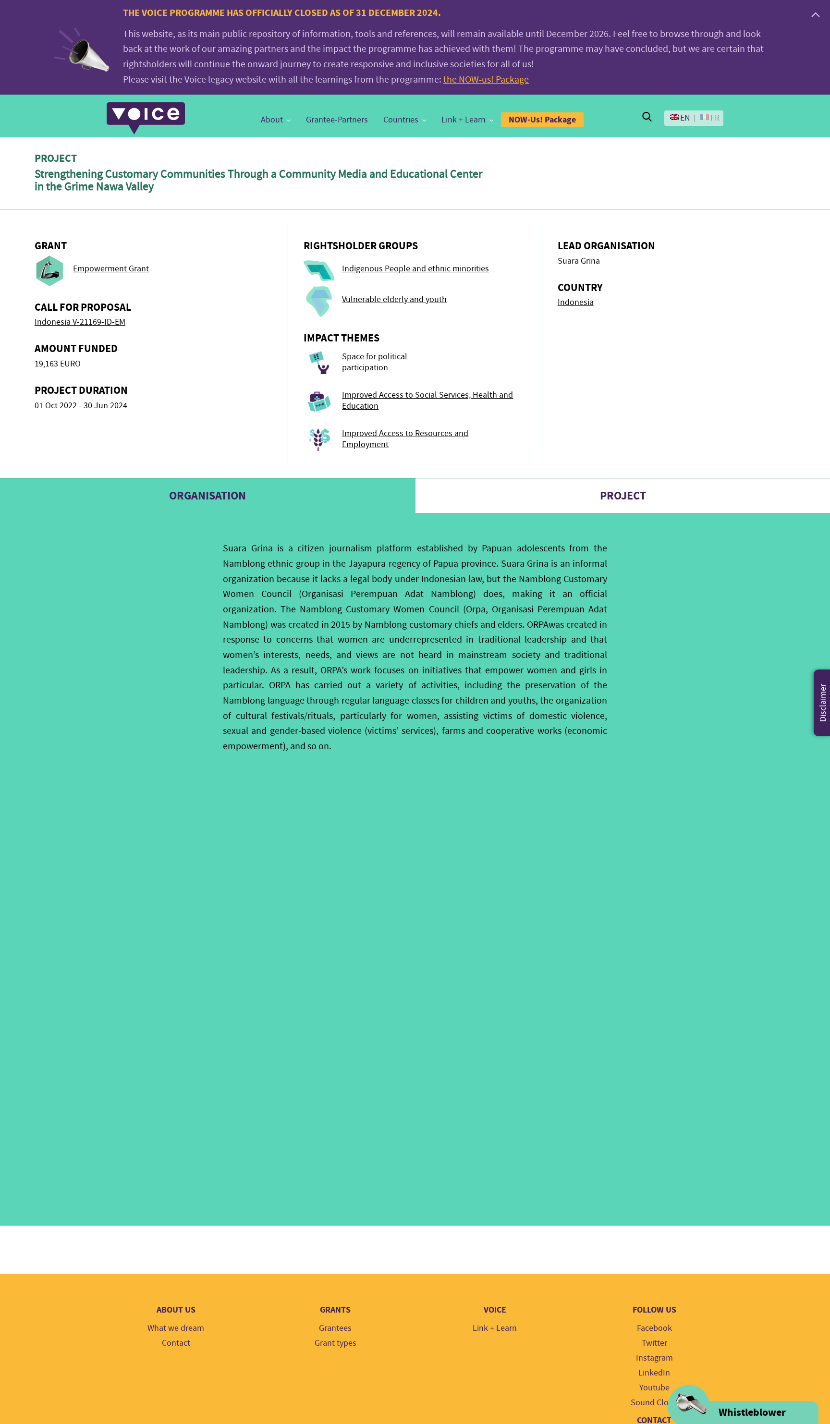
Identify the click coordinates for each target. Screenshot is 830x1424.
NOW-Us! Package (542, 119)
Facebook (654, 1328)
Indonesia (576, 302)
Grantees (335, 1328)
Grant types (335, 1343)
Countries (400, 119)
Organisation (207, 495)
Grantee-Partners (337, 119)
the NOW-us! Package (486, 79)
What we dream (175, 1328)
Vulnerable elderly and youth (394, 299)
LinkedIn (654, 1372)
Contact (176, 1343)
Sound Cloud (654, 1402)
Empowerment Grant (111, 268)
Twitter (654, 1343)
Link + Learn (463, 119)
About (272, 119)
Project (623, 495)
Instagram (654, 1357)
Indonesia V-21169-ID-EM (80, 322)
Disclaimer (823, 703)
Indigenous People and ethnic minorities (415, 268)
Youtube (654, 1387)
